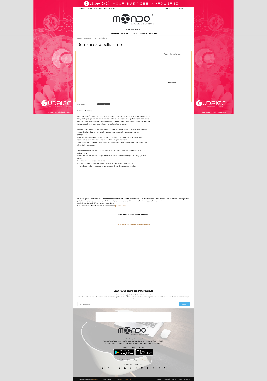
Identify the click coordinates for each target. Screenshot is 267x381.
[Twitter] (97, 174)
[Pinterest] (131, 368)
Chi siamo (187, 379)
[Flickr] (114, 368)
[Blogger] (102, 368)
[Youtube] (164, 368)
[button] (168, 8)
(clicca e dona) (120, 206)
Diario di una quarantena (84, 38)
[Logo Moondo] (133, 19)
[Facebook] (92, 174)
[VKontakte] (159, 368)
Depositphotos (147, 360)
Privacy (180, 379)
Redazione (172, 82)
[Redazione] (172, 68)
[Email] (124, 174)
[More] (133, 174)
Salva (104, 174)
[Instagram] (119, 368)
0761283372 (108, 379)
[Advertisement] (133, 259)
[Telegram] (119, 174)
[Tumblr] (129, 174)
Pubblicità (167, 379)
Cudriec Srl (95, 379)
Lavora (174, 379)
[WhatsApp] (109, 174)
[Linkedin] (114, 174)
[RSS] (136, 368)
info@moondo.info (125, 379)
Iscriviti (184, 304)
